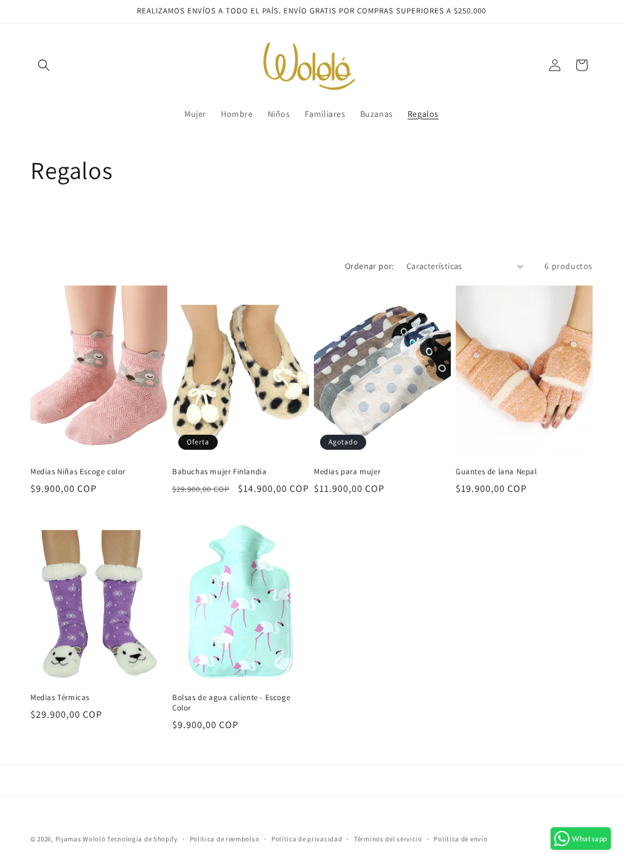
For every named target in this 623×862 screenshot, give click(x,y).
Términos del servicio (388, 839)
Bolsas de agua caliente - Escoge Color (231, 703)
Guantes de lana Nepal (496, 472)
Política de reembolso (225, 839)
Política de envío (460, 839)
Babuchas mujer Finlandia (219, 472)
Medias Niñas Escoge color (77, 472)
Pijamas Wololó (80, 839)
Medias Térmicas (59, 698)
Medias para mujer (347, 472)
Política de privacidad (306, 839)
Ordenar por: (369, 266)
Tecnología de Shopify (142, 839)
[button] (43, 65)
